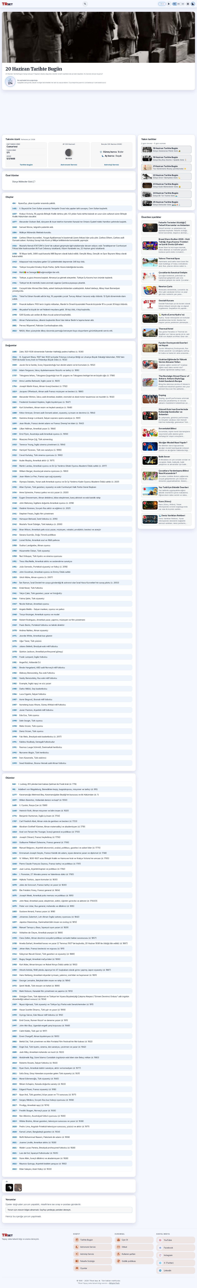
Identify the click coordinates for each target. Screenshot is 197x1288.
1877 (14, 222)
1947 (14, 959)
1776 (14, 816)
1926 (14, 246)
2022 (14, 331)
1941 (14, 513)
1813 (14, 837)
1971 (14, 636)
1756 (14, 386)
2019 (14, 1121)
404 (14, 203)
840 (14, 784)
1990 (14, 309)
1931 (14, 482)
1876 (14, 901)
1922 (14, 455)
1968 (14, 614)
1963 (14, 975)
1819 (14, 391)
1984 (14, 996)
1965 (14, 288)
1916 (14, 450)
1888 (14, 413)
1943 (14, 262)
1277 (14, 795)
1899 (14, 423)
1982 (14, 673)
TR (174, 4)
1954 (14, 583)
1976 (14, 296)
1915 (14, 444)
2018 (14, 1116)
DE (183, 4)
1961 (14, 277)
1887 (14, 407)
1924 (14, 460)
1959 (14, 970)
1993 (14, 758)
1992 (14, 752)
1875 (14, 895)
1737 (14, 375)
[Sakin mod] (188, 4)
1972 (14, 986)
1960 (14, 272)
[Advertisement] (98, 112)
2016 (14, 1089)
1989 (14, 710)
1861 (14, 402)
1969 (14, 625)
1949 (14, 540)
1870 (14, 885)
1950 (14, 545)
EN (178, 4)
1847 (14, 869)
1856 (14, 874)
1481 (14, 208)
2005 (14, 1052)
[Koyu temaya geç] (193, 4)
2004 (14, 1047)
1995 (14, 1020)
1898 (14, 927)
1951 (14, 561)
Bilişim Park (114, 1283)
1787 (14, 821)
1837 (14, 214)
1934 (14, 492)
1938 (14, 253)
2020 (14, 1126)
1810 (14, 832)
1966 (14, 598)
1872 (14, 890)
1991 (14, 320)
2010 (14, 1057)
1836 (14, 853)
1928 (14, 466)
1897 (14, 922)
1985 (14, 689)
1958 (14, 964)
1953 (14, 577)
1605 (14, 805)
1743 (14, 381)
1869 (14, 879)
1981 (14, 662)
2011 (14, 1068)
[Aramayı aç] (85, 4)
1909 (14, 434)
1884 (14, 232)
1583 (14, 365)
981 (14, 789)
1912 (14, 932)
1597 (14, 800)
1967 (14, 604)
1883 (14, 911)
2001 (14, 325)
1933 (14, 938)
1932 (14, 487)
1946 (14, 267)
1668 (14, 810)
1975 (14, 641)
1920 (14, 238)
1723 (14, 370)
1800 (14, 826)
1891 (14, 418)
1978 (14, 651)
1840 (14, 227)
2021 (14, 1142)
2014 (14, 1078)
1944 (14, 954)
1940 (14, 498)
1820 (14, 848)
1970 (14, 630)
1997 (14, 1025)
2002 (14, 1036)
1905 (14, 428)
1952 (14, 572)
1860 (14, 397)
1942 (14, 519)
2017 (14, 1094)
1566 (14, 357)
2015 (14, 1084)
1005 (14, 351)
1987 (14, 304)
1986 (14, 694)
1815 (14, 842)
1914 (14, 439)
